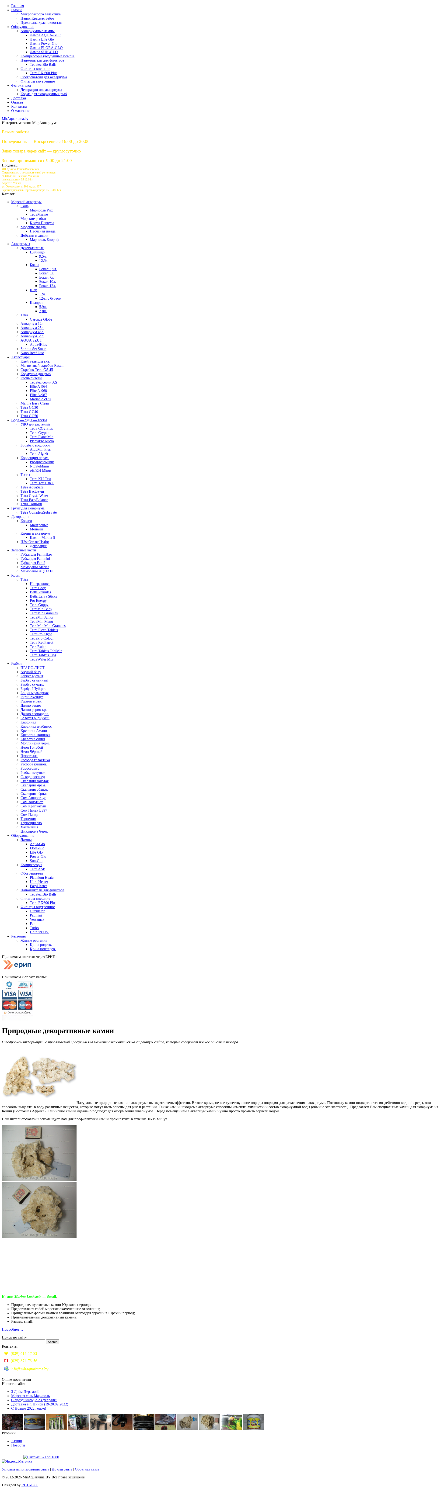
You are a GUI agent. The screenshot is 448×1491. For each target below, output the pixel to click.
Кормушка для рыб (36, 374)
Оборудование (22, 27)
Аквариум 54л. (32, 336)
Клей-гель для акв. (35, 361)
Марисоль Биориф (44, 240)
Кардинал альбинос (36, 726)
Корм (15, 575)
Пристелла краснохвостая (41, 22)
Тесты (25, 475)
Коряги (26, 521)
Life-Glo (36, 852)
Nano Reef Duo (32, 353)
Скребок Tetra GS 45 (37, 370)
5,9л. (43, 307)
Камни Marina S (42, 538)
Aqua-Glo (37, 844)
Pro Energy (38, 600)
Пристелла (29, 756)
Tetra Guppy (39, 605)
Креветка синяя (33, 739)
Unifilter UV (39, 932)
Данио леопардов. (35, 714)
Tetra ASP (37, 869)
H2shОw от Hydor (35, 542)
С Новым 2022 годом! (28, 1408)
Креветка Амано (34, 731)
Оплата (17, 102)
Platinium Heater (42, 877)
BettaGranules (40, 592)
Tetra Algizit (39, 454)
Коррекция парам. (35, 458)
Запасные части (23, 550)
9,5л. (43, 256)
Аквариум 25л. (32, 328)
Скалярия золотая (35, 781)
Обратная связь (87, 1469)
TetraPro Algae (41, 634)
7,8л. (43, 311)
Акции (16, 1441)
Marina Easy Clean (35, 403)
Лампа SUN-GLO (44, 52)
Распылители (31, 378)
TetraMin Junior (41, 617)
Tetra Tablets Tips (43, 655)
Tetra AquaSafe (32, 487)
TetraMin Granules (44, 613)
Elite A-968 (38, 391)
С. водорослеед (33, 777)
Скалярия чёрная (34, 794)
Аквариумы (20, 244)
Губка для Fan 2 (33, 563)
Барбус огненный (34, 680)
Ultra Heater (39, 882)
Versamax (37, 919)
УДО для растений (35, 424)
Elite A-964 (38, 386)
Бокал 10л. (47, 282)
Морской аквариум (26, 202)
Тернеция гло (31, 823)
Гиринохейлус (32, 697)
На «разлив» (40, 584)
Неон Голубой (32, 747)
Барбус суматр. (32, 684)
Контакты (19, 106)
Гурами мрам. (31, 701)
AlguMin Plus (40, 449)
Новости (18, 1445)
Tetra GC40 (29, 412)
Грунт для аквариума (28, 508)
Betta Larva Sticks (43, 596)
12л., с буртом (50, 298)
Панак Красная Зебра (37, 18)
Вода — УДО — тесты (29, 420)
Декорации (20, 517)
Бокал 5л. (46, 273)
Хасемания (29, 827)
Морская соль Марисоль (30, 1396)
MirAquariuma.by (15, 119)
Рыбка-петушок (33, 773)
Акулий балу (31, 672)
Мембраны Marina (35, 567)
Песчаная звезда (43, 231)
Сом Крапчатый (33, 806)
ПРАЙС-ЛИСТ (33, 668)
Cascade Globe (41, 319)
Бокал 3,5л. (48, 269)
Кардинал (28, 722)
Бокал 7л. (46, 277)
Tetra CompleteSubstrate (39, 512)
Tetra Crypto (39, 433)
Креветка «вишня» (35, 735)
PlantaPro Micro (42, 441)
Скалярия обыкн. (34, 789)
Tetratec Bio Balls (43, 64)
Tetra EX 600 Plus (43, 73)
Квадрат (36, 302)
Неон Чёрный (31, 752)
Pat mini (36, 915)
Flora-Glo (37, 848)
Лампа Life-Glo (42, 39)
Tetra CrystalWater (34, 496)
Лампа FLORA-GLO (46, 48)
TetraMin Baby (41, 609)
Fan (32, 924)
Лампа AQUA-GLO (45, 35)
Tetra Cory (38, 588)
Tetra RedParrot (41, 642)
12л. (42, 294)
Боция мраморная (35, 693)
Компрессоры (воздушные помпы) (48, 56)
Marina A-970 (40, 399)
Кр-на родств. (41, 945)
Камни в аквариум (35, 533)
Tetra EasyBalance (34, 500)
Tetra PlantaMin (41, 437)
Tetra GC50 (29, 416)
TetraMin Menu (41, 621)
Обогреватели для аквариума (44, 77)
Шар (33, 290)
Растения (18, 936)
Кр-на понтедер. (43, 949)
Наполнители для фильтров (42, 60)
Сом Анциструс (33, 798)
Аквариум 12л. (32, 323)
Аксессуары (20, 357)
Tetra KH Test (40, 479)
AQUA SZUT (31, 340)
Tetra (24, 315)
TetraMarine (39, 214)
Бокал (34, 265)
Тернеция (28, 819)
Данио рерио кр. (34, 710)
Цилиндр (37, 252)
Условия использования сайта (25, 1469)
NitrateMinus (39, 466)
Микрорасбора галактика (41, 14)
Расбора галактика (35, 760)
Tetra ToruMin (31, 504)
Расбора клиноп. (34, 764)
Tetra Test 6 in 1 (42, 483)
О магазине (20, 111)
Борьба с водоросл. (36, 445)
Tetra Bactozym (32, 491)
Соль (24, 206)
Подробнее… (12, 1329)
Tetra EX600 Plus (43, 903)
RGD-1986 (29, 1485)
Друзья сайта (62, 1469)
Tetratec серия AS (43, 382)
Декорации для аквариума (41, 90)
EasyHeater (38, 886)
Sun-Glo (36, 861)
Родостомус (30, 768)
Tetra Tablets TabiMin (46, 651)
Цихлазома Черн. (34, 831)
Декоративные (32, 248)
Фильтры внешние (35, 69)
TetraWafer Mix (41, 659)
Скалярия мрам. (33, 785)
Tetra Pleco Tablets (44, 630)
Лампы (26, 840)
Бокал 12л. (47, 286)
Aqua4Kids (38, 344)
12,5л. (44, 261)
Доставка (18, 98)
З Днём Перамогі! (25, 1392)
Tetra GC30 (29, 407)
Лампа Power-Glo (43, 43)
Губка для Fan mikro (36, 554)
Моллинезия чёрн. (35, 743)
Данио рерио (31, 705)
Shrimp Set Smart (33, 349)
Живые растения (34, 940)
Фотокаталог (21, 85)
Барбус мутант (32, 676)
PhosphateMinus (42, 462)
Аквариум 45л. (32, 332)
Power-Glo (38, 856)
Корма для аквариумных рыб (44, 94)
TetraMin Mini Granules (48, 626)
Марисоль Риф (41, 210)
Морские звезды (33, 227)
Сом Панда (29, 814)
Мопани (36, 529)
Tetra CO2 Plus (41, 428)
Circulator (37, 911)
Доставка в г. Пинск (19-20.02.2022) (39, 1404)
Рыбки (16, 10)
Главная (17, 6)
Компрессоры (31, 865)
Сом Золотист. (32, 802)
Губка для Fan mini (35, 558)
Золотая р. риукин (35, 718)
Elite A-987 (38, 395)
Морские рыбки (33, 219)
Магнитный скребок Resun (42, 365)
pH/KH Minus (40, 470)
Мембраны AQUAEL (38, 571)
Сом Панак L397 (34, 810)
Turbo (34, 928)
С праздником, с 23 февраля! (34, 1400)
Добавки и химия (34, 235)
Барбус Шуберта (33, 689)
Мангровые (39, 525)
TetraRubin (38, 647)
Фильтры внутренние (38, 81)
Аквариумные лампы (38, 31)
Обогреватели (32, 873)
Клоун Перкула (42, 223)
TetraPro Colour (42, 638)
